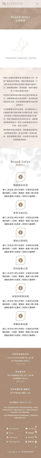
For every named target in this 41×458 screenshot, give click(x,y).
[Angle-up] (36, 447)
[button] (37, 4)
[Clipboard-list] (36, 442)
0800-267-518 (25, 402)
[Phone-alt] (36, 437)
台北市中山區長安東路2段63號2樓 (21, 358)
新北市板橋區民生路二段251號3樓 (21, 375)
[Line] (36, 432)
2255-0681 (20, 381)
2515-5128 (20, 364)
